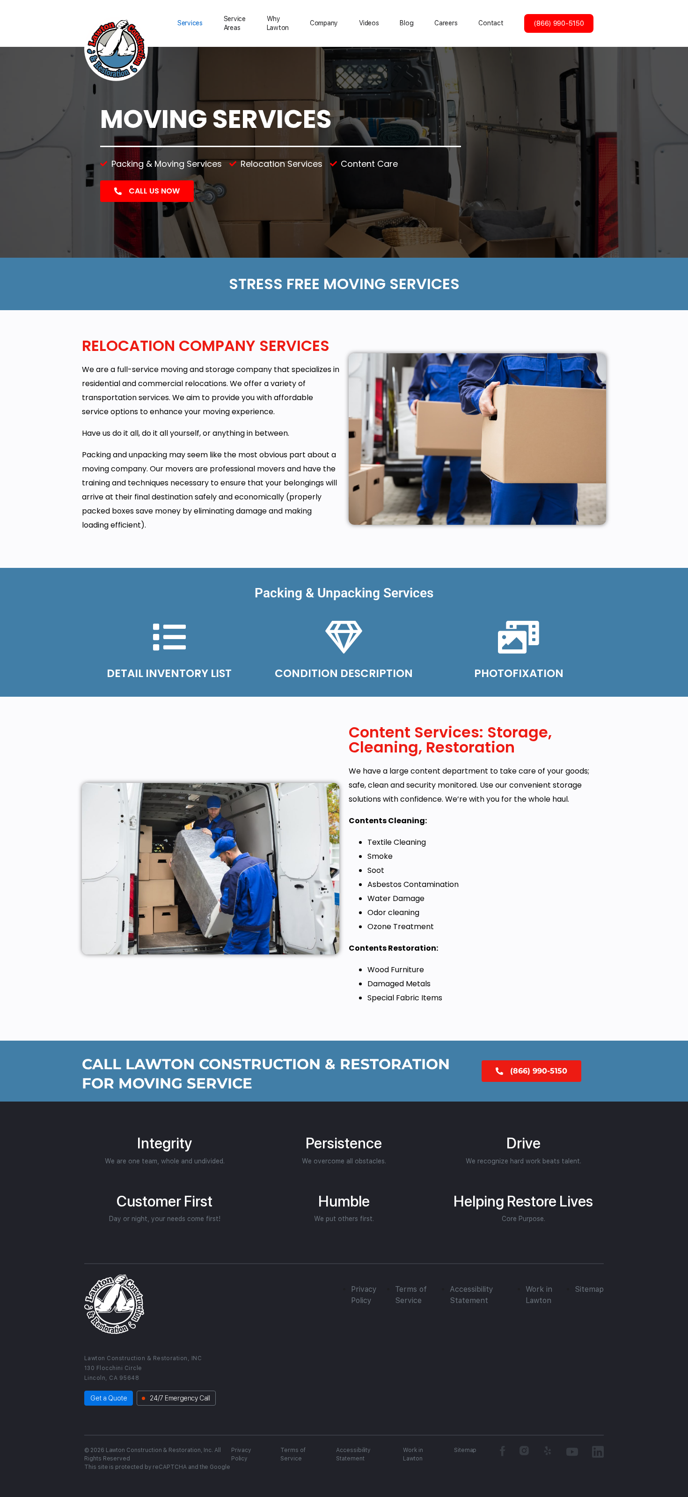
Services (190, 23)
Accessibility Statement (353, 1454)
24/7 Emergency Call (180, 1398)
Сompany (324, 23)
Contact (490, 23)
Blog (406, 23)
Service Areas (235, 23)
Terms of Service (293, 1454)
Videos (369, 23)
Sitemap (589, 1289)
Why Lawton (278, 23)
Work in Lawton (413, 1454)
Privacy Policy (241, 1454)
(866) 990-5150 (559, 23)
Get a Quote (108, 1398)
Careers (445, 23)
